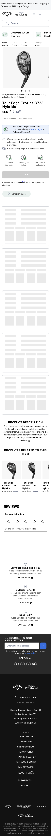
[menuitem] (34, 14)
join (32, 131)
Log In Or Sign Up (24, 6)
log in (39, 131)
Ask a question (25, 120)
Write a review (10, 120)
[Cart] (40, 14)
